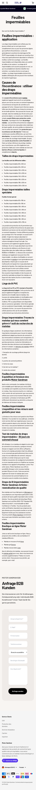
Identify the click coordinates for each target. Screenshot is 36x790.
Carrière (4, 733)
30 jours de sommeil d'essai (16, 438)
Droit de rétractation (8, 730)
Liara (18, 548)
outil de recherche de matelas (17, 325)
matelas (24, 98)
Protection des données (6, 725)
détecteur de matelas (22, 346)
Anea (22, 541)
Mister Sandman (19, 379)
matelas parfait (8, 553)
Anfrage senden (17, 691)
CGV (3, 720)
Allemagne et (28, 492)
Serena (13, 545)
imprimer (5, 737)
